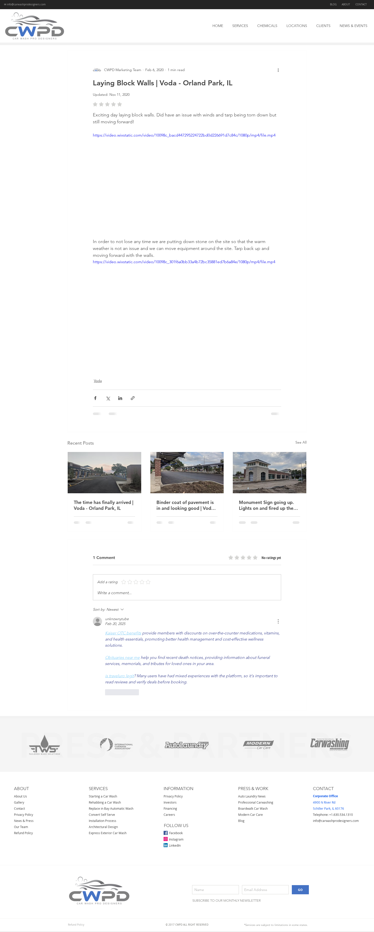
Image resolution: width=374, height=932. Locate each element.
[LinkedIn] (166, 745)
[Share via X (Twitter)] (107, 398)
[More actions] (278, 70)
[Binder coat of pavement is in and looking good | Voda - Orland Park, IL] (187, 472)
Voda (98, 380)
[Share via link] (132, 398)
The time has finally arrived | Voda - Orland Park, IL (103, 505)
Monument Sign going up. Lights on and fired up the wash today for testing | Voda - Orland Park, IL (266, 505)
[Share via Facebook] (95, 398)
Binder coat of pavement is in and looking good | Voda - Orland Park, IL (186, 505)
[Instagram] (166, 739)
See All (301, 442)
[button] (240, 25)
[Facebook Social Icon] (166, 733)
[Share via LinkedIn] (120, 398)
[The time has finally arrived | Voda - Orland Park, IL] (104, 472)
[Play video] (187, 185)
